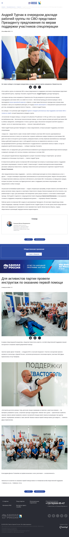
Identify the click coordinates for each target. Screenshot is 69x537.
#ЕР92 (28, 239)
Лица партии (20, 501)
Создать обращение (34, 254)
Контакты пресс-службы (21, 506)
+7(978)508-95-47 (55, 503)
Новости (19, 7)
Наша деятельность (11, 7)
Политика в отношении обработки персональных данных (16, 530)
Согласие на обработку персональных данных (13, 532)
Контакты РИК (7, 505)
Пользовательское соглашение (9, 528)
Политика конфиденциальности (9, 529)
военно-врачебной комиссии (17, 102)
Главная (3, 7)
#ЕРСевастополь (40, 239)
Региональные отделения (34, 502)
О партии (5, 501)
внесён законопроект (40, 104)
